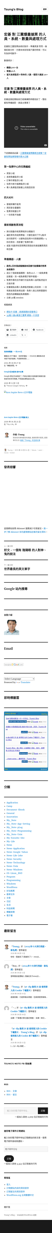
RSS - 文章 (12, 1091)
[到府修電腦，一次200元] (25, 358)
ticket (12, 453)
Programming (14, 880)
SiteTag (44, 714)
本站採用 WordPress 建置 (26, 1215)
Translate (25, 682)
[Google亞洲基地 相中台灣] (25, 378)
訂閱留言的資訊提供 (16, 1191)
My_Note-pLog (15, 827)
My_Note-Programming (19, 831)
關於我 (7, 1207)
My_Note (11, 820)
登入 (9, 1184)
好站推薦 (11, 891)
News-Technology (16, 862)
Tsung (10, 450)
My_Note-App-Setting (18, 824)
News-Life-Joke (15, 855)
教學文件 (11, 894)
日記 (9, 901)
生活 (9, 905)
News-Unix (12, 866)
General (10, 813)
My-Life (11, 841)
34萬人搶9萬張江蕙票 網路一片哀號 (23, 315)
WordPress (12, 887)
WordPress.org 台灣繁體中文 (20, 1195)
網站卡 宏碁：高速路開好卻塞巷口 (22, 311)
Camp (9, 806)
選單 (45, 9)
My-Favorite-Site (15, 838)
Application (12, 802)
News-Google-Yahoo (17, 852)
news (6, 453)
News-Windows (14, 869)
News (34, 450)
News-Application (16, 848)
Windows (11, 883)
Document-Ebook (16, 809)
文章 (9, 898)
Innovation (12, 816)
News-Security (14, 859)
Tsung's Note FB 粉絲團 (18, 1063)
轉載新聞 (11, 912)
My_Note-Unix (14, 834)
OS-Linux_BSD (14, 873)
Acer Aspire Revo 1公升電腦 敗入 (16, 417)
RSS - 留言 (12, 1094)
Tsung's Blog (13, 9)
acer (40, 450)
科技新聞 (11, 908)
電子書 (10, 915)
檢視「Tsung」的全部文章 (30, 440)
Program (11, 876)
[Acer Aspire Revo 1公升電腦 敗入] (25, 402)
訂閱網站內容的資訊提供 (18, 1188)
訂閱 (43, 1110)
